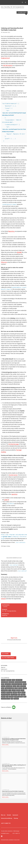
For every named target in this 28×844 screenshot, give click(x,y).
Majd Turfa (14, 638)
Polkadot (14, 692)
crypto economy (19, 679)
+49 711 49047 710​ (16, 833)
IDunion (20, 688)
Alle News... (6, 653)
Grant (3, 688)
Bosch (13, 679)
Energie (24, 684)
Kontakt (9, 815)
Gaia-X (14, 686)
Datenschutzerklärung (6, 818)
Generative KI (23, 686)
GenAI (18, 686)
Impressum (15, 815)
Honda (16, 688)
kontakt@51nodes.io (5, 833)
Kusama (13, 690)
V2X (7, 696)
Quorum (23, 692)
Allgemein (3, 667)
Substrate (3, 696)
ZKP (12, 698)
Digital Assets (4, 669)
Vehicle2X (11, 696)
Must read (3, 692)
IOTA (10, 690)
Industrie (24, 688)
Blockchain (9, 679)
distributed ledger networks (17, 684)
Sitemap (16, 818)
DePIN (3, 684)
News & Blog (7, 7)
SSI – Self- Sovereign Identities (17, 7)
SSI (19, 694)
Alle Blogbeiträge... (8, 657)
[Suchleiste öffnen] (22, 2)
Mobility (18, 690)
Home (2, 7)
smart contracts (14, 694)
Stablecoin (23, 694)
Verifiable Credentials (18, 696)
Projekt (19, 692)
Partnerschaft (9, 692)
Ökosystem (16, 698)
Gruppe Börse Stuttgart (9, 688)
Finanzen (3, 686)
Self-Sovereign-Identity (6, 694)
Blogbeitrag (4, 615)
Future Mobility (9, 686)
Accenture (3, 679)
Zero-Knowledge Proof (6, 698)
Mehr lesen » (5, 744)
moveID (22, 690)
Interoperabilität (4, 690)
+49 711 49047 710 (5, 823)
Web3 (25, 696)
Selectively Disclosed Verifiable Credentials (13, 791)
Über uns (3, 815)
